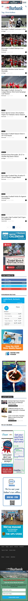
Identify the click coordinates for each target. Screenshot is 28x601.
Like (10, 280)
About (2, 544)
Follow (24, 282)
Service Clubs (12, 537)
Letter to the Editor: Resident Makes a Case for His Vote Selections (16, 405)
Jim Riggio (3, 31)
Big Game (3, 152)
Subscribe (23, 288)
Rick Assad (3, 52)
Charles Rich (4, 221)
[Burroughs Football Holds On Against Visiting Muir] (14, 188)
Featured (21, 534)
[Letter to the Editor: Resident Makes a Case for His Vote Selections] (4, 404)
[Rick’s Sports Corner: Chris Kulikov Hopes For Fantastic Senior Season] (14, 105)
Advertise (13, 544)
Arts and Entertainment (13, 393)
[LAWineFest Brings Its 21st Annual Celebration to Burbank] (4, 397)
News (7, 534)
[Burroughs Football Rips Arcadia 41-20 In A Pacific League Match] (14, 167)
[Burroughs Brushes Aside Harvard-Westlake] (14, 61)
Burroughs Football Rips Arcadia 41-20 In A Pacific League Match (13, 176)
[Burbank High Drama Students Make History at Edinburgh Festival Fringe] (4, 389)
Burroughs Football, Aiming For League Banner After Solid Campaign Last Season (13, 92)
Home (2, 534)
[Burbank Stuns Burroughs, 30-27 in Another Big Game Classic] (14, 146)
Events (10, 399)
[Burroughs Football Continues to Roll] (14, 21)
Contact (7, 544)
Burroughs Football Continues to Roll (13, 29)
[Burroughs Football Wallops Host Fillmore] (14, 40)
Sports (11, 534)
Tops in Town (4, 537)
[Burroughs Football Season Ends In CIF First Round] (14, 125)
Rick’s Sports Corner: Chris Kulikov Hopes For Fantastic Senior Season (13, 113)
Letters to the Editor (12, 408)
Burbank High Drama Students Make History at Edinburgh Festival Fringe (16, 390)
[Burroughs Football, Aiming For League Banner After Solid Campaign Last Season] (14, 82)
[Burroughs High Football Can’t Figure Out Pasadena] (14, 209)
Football (3, 26)
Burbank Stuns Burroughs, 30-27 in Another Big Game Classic (12, 155)
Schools (16, 534)
